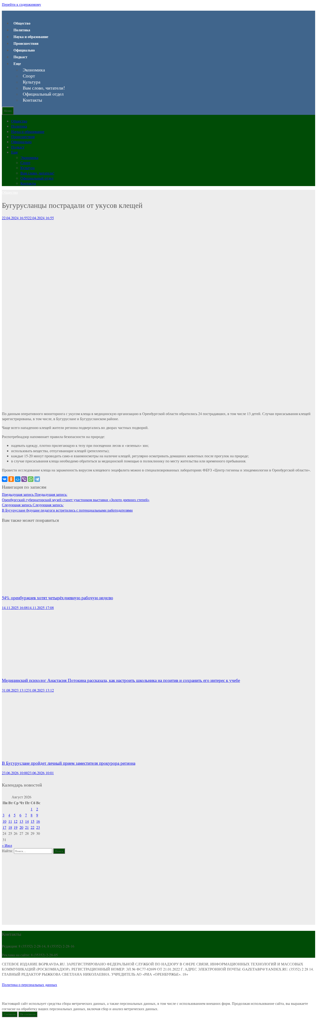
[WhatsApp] (30, 479)
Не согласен (28, 1014)
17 (4, 827)
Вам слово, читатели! (44, 88)
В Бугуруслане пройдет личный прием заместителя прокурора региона (68, 763)
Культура (31, 82)
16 (38, 821)
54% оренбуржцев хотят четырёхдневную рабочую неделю (57, 597)
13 (21, 821)
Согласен (10, 1014)
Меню (8, 111)
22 (32, 827)
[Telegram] (37, 479)
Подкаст (20, 56)
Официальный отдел (43, 94)
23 (38, 827)
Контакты (32, 100)
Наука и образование (30, 36)
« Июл (7, 845)
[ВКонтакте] (4, 479)
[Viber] (24, 479)
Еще (17, 63)
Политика (21, 29)
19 (15, 827)
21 (27, 827)
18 (10, 827)
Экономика (34, 70)
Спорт (29, 76)
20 (21, 827)
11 (10, 821)
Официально (24, 50)
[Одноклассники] (11, 479)
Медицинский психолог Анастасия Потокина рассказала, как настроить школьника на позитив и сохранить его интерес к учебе (121, 680)
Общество (21, 23)
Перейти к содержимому (21, 4)
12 (15, 821)
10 (4, 821)
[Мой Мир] (17, 479)
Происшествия (26, 43)
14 (27, 821)
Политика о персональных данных (29, 984)
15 (32, 821)
